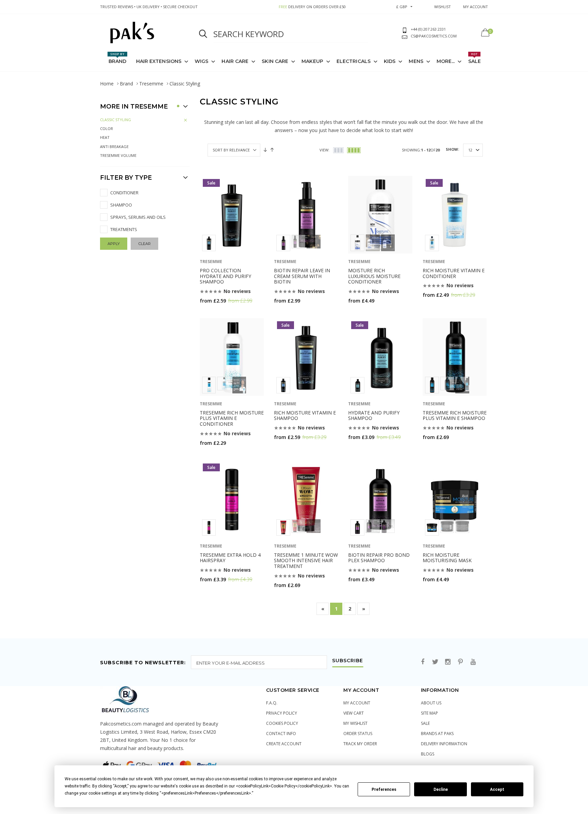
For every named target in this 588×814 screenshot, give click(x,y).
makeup (312, 61)
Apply (114, 243)
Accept (497, 789)
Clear (144, 243)
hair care (235, 61)
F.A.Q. (271, 703)
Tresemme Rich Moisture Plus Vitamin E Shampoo (455, 415)
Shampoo (121, 205)
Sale (474, 58)
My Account (356, 703)
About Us (431, 703)
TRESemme (211, 261)
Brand (118, 58)
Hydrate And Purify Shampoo (373, 415)
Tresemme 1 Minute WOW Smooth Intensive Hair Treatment (306, 561)
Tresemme (151, 83)
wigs (201, 61)
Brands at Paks (437, 733)
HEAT (105, 137)
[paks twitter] (435, 662)
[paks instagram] (447, 662)
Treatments (123, 229)
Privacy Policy (281, 713)
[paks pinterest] (460, 662)
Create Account (283, 744)
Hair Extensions (159, 61)
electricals (354, 61)
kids (389, 61)
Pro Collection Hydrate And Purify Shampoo (225, 276)
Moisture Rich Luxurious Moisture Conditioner (374, 276)
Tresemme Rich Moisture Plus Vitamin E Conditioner (232, 418)
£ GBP (401, 6)
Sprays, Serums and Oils (138, 217)
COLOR (106, 128)
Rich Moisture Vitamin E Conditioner (454, 273)
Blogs (427, 754)
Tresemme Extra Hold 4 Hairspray (230, 558)
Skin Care (275, 61)
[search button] (203, 34)
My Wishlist (355, 723)
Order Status (357, 733)
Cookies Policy (282, 723)
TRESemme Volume (118, 155)
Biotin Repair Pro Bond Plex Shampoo (379, 558)
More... (446, 61)
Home (107, 83)
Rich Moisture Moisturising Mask (447, 558)
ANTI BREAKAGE (114, 146)
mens (416, 61)
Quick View (217, 314)
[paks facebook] (422, 662)
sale (425, 723)
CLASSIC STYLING (115, 119)
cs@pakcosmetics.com (434, 35)
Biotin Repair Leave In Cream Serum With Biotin (302, 276)
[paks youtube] (473, 662)
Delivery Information (444, 744)
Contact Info (281, 733)
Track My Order (360, 744)
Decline (441, 789)
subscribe (347, 661)
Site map (429, 713)
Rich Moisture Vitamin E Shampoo (305, 415)
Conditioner (124, 193)
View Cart (353, 713)
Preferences (384, 789)
